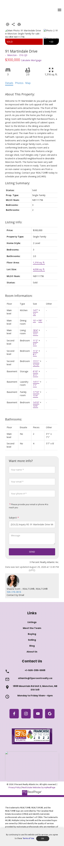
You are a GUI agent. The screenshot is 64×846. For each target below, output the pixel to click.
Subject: (13, 517)
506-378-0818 (14, 591)
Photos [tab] (19, 83)
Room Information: (18, 296)
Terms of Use (28, 838)
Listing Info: (13, 222)
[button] (14, 713)
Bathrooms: (13, 419)
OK (42, 838)
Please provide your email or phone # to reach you (28, 506)
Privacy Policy (15, 787)
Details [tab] (9, 83)
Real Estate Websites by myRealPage (38, 787)
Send (32, 551)
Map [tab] (28, 83)
